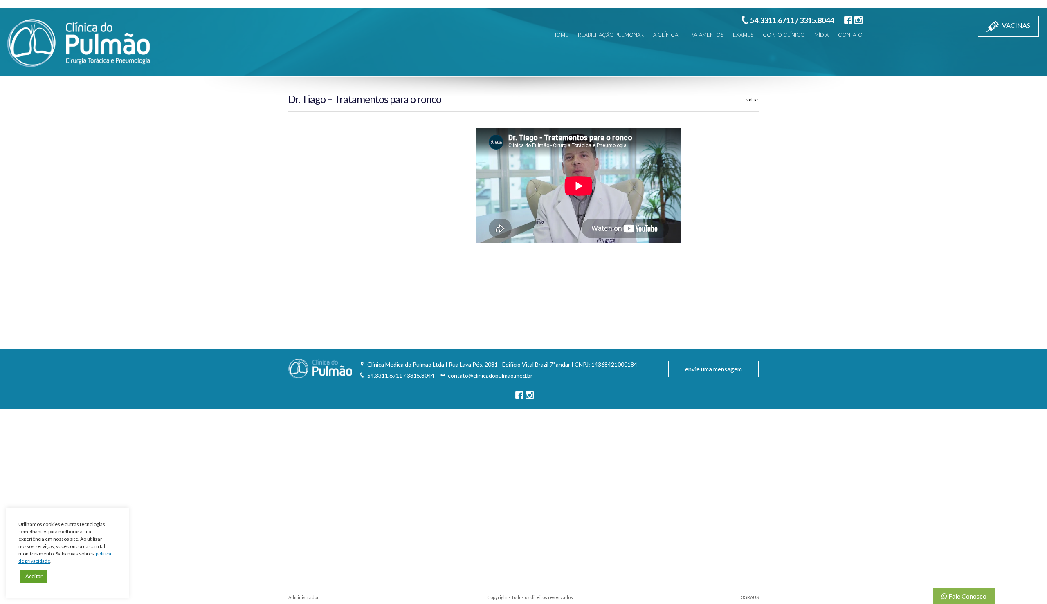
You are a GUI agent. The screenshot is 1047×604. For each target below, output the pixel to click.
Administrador (303, 597)
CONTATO (850, 34)
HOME (560, 34)
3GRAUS (750, 597)
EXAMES (743, 34)
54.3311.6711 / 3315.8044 (792, 20)
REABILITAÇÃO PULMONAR (611, 34)
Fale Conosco (966, 596)
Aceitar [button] (34, 576)
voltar (752, 99)
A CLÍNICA (665, 34)
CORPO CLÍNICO (784, 34)
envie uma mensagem (713, 369)
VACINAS (1015, 25)
